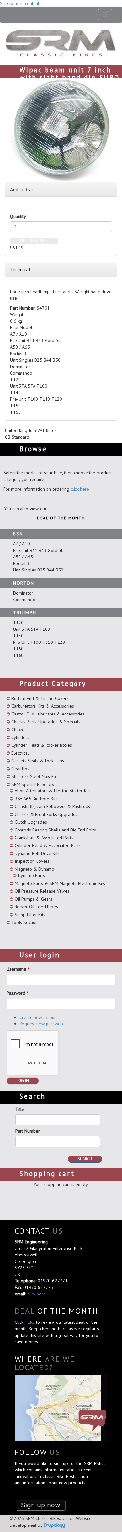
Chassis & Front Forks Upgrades (46, 814)
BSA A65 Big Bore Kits (36, 799)
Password (17, 993)
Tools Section (24, 922)
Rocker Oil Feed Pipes (36, 907)
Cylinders (20, 737)
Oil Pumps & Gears (33, 899)
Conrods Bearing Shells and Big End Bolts (55, 830)
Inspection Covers (32, 861)
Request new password (42, 1024)
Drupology (54, 1525)
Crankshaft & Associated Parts (44, 838)
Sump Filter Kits (30, 915)
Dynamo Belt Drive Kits (37, 853)
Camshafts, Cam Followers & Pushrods (52, 806)
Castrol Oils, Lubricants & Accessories (48, 714)
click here (80, 489)
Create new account (39, 1017)
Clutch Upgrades (31, 822)
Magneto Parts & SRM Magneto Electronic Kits (60, 883)
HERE (30, 1322)
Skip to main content (19, 3)
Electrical (20, 753)
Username (18, 969)
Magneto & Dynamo (34, 869)
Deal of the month (61, 517)
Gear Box (20, 769)
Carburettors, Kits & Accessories (42, 706)
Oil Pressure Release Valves (42, 891)
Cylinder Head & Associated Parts (48, 845)
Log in (23, 1080)
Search (85, 1159)
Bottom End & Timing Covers (40, 698)
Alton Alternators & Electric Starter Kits (53, 791)
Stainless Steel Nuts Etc (34, 776)
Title (19, 1109)
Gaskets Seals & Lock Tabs (37, 761)
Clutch (17, 729)
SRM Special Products (32, 784)
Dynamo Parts (31, 875)
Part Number (27, 1131)
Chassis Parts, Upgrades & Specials (45, 722)
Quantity (18, 216)
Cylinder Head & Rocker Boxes (41, 745)
